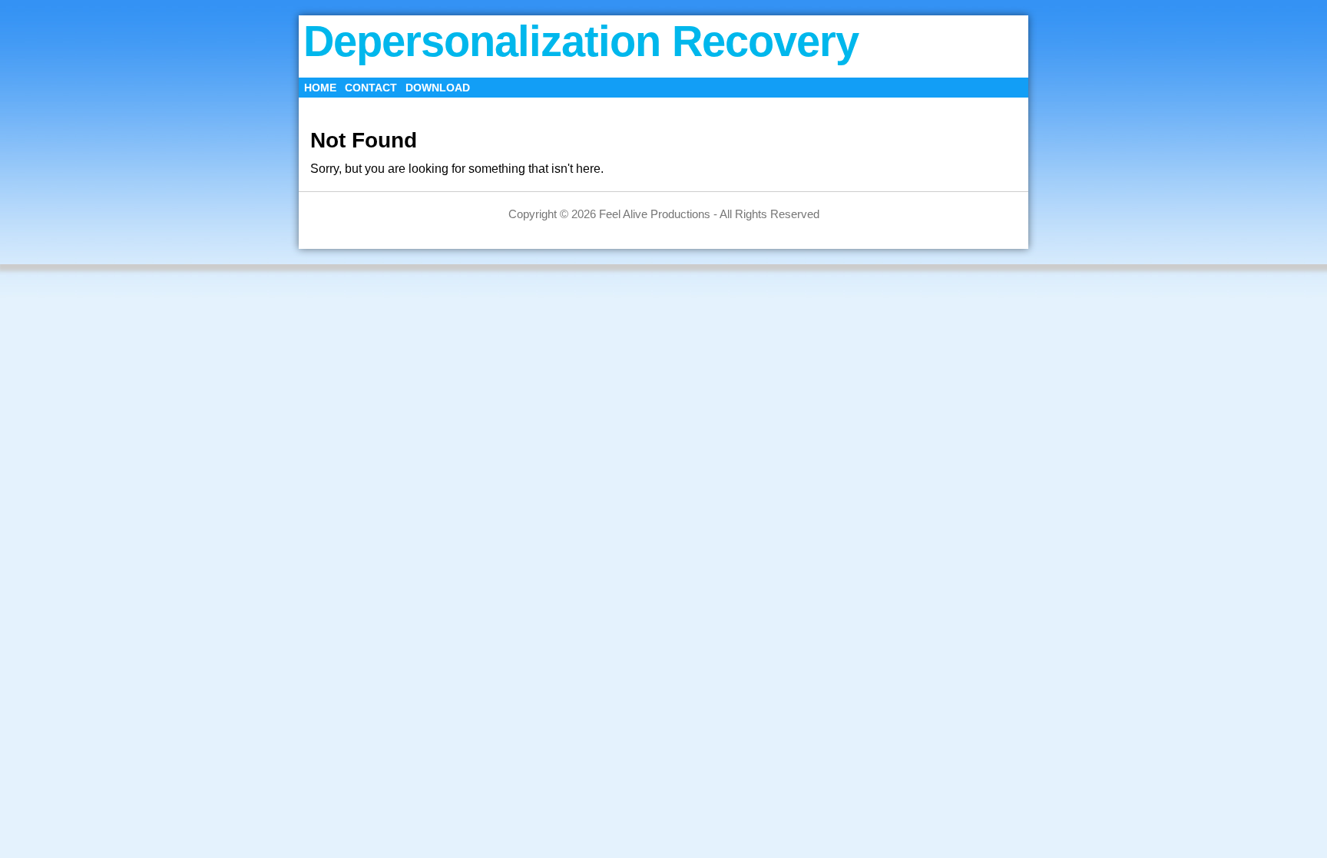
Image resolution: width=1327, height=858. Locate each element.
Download (437, 87)
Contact (371, 87)
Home (320, 87)
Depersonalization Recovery (581, 41)
